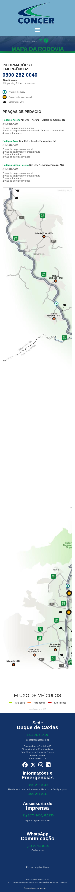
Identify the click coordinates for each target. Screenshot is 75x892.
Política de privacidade (37, 867)
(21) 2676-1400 (37, 735)
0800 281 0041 (38, 794)
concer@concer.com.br (37, 740)
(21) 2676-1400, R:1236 (37, 815)
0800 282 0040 (20, 75)
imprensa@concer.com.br (37, 820)
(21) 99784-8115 (38, 846)
